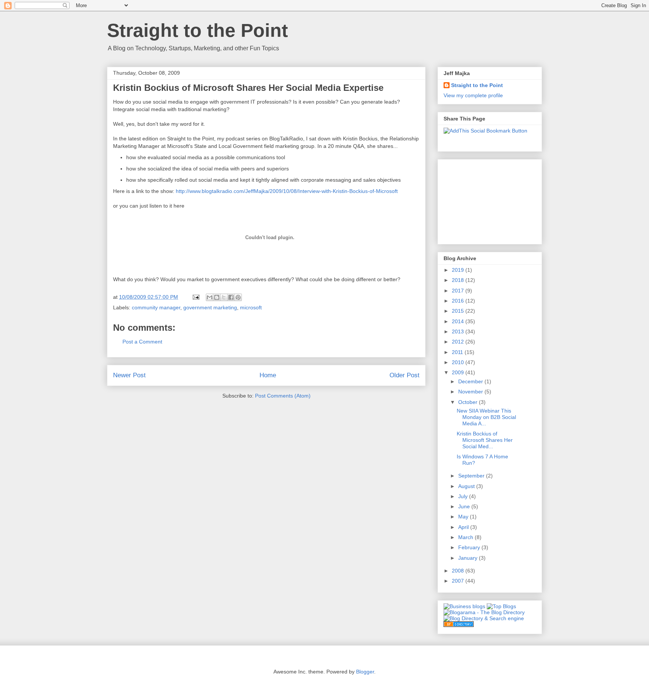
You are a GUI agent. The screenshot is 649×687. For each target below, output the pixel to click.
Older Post (404, 375)
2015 (458, 311)
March (466, 537)
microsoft (251, 307)
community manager (156, 307)
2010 (458, 362)
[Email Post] (195, 297)
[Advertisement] (481, 199)
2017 (458, 291)
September (472, 476)
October (468, 402)
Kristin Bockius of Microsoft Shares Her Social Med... (485, 440)
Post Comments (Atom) (283, 396)
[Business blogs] (464, 606)
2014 (458, 321)
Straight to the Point (197, 30)
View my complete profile (473, 95)
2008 (458, 571)
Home (268, 375)
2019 (458, 270)
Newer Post (129, 375)
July (463, 496)
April (464, 527)
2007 (458, 581)
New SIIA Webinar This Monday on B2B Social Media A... (486, 417)
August (467, 486)
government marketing (210, 307)
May (464, 517)
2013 (458, 331)
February (469, 547)
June (464, 506)
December (471, 381)
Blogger (365, 672)
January (468, 558)
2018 (458, 280)
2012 (458, 342)
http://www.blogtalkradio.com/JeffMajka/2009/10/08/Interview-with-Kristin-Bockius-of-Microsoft (287, 191)
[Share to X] (224, 297)
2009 (458, 372)
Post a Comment (142, 342)
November (471, 392)
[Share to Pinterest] (238, 297)
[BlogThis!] (216, 297)
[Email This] (209, 297)
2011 (458, 352)
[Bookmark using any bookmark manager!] (485, 131)
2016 (458, 301)
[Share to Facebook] (231, 297)
